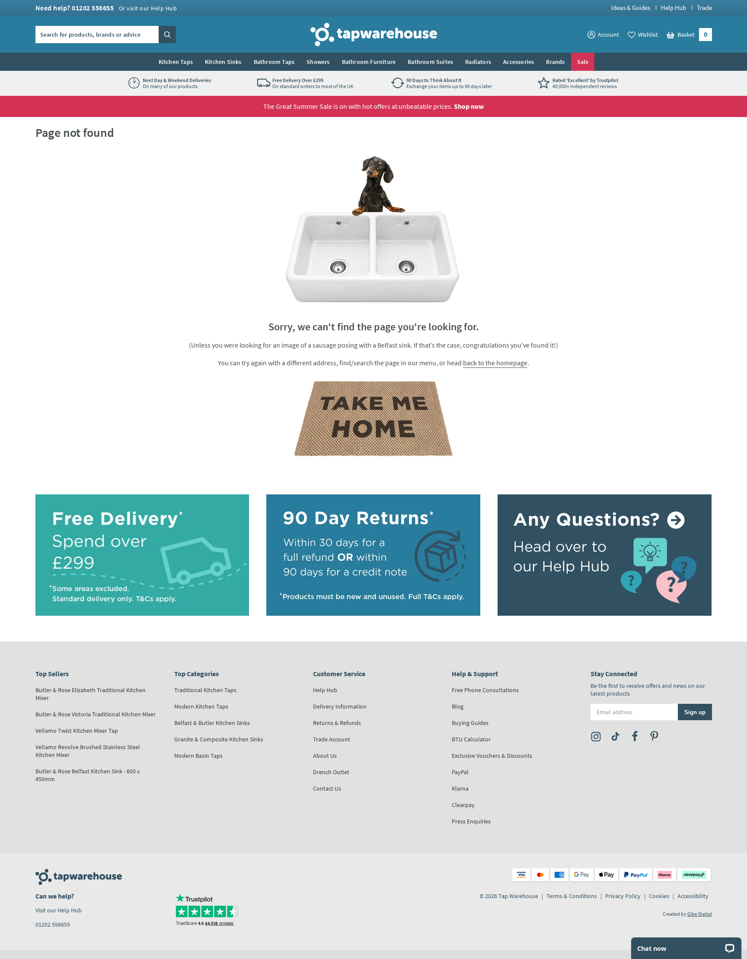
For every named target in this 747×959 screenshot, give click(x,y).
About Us (325, 756)
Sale (583, 62)
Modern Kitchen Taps (201, 706)
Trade (704, 7)
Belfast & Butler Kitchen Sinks (212, 723)
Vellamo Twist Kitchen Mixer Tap (76, 730)
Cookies (659, 896)
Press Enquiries (471, 821)
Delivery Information (340, 706)
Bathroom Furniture (369, 62)
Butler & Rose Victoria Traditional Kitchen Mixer (95, 714)
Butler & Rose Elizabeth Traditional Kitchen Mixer (90, 694)
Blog (457, 706)
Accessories (518, 62)
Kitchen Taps (176, 62)
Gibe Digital (699, 914)
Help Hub (673, 7)
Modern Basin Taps (198, 756)
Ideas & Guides (630, 7)
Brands (555, 62)
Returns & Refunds (337, 723)
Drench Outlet (331, 772)
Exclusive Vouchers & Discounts (492, 756)
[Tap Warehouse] (373, 418)
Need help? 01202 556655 (106, 7)
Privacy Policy (623, 896)
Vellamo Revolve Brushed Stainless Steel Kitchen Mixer (87, 751)
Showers (317, 62)
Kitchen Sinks (223, 62)
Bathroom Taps (274, 62)
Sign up (695, 712)
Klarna (460, 788)
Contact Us (327, 788)
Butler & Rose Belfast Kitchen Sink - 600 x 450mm (87, 775)
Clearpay (463, 805)
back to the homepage (495, 362)
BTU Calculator (471, 739)
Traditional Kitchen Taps (205, 690)
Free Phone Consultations (485, 690)
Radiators (478, 62)
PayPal (460, 772)
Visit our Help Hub (58, 910)
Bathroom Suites (430, 62)
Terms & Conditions (571, 896)
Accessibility (693, 896)
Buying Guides (470, 723)
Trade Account (331, 739)
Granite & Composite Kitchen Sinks (218, 739)
